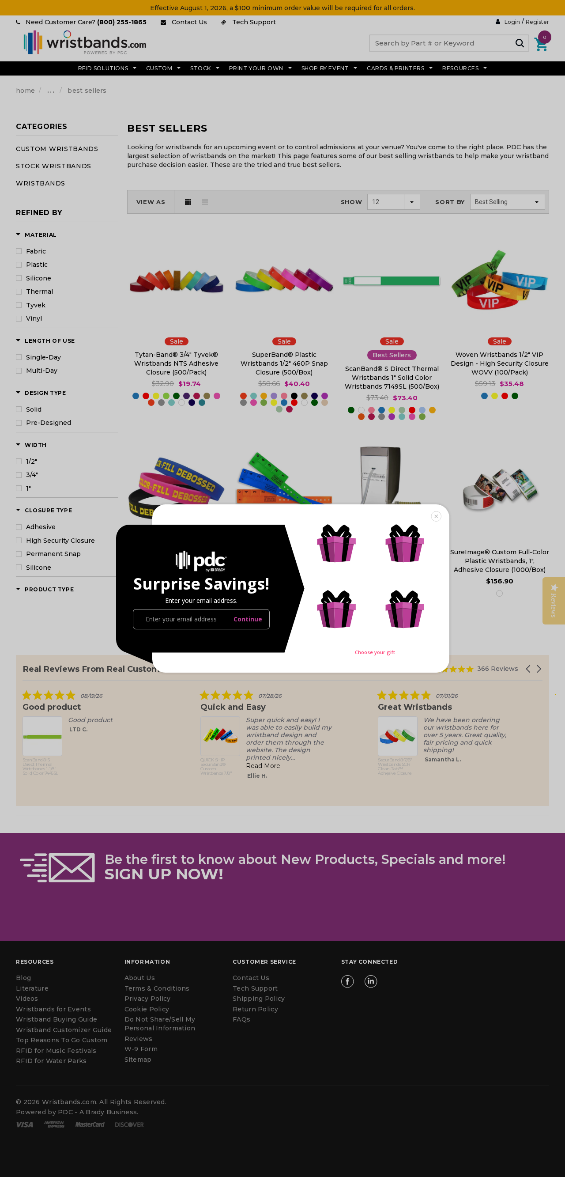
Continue (248, 619)
